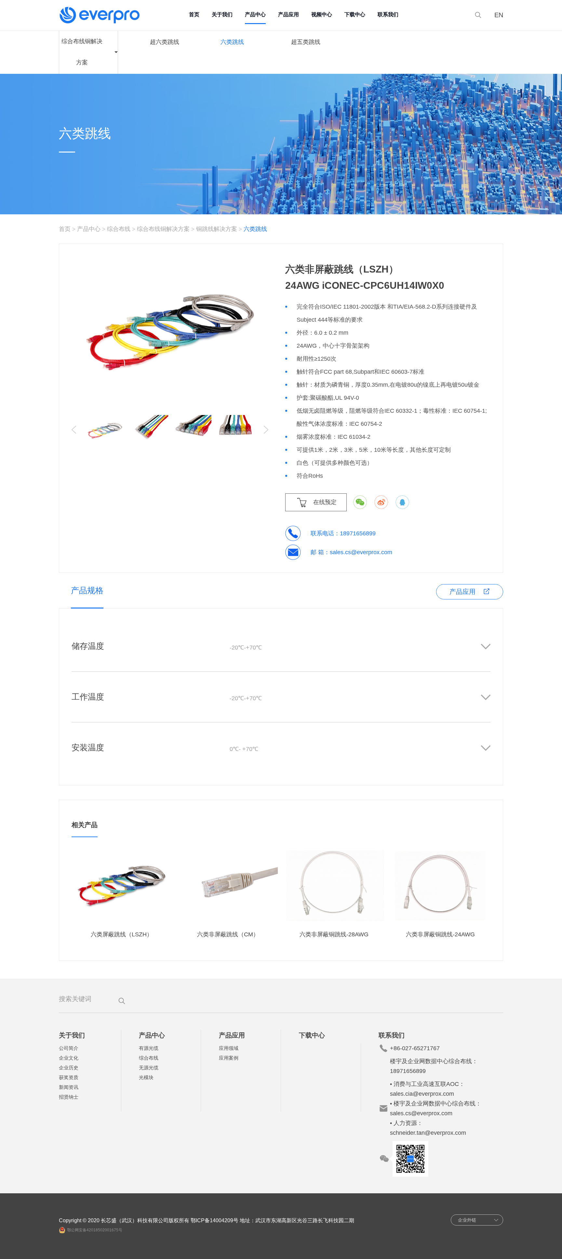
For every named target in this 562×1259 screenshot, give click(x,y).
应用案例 (228, 1058)
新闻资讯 (68, 1087)
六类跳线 (232, 42)
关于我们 (222, 14)
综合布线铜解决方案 (163, 229)
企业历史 (68, 1067)
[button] (266, 430)
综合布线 (118, 229)
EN (498, 15)
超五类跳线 (305, 42)
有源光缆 (148, 1048)
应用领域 (228, 1048)
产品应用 (288, 14)
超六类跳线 (164, 42)
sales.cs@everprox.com (361, 552)
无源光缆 (148, 1067)
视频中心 (321, 14)
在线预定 (325, 502)
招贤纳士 (68, 1097)
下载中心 (354, 14)
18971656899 (358, 533)
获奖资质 (68, 1077)
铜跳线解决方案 (216, 229)
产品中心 (255, 14)
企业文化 (68, 1058)
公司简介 (68, 1048)
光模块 (146, 1077)
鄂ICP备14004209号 (214, 1220)
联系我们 (388, 14)
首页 (194, 14)
